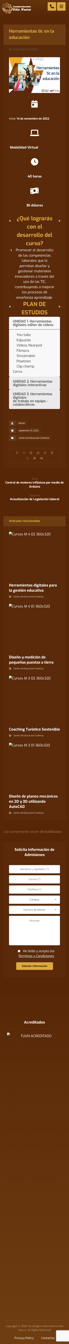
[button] (17, 453)
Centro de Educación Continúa (34, 438)
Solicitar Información (34, 966)
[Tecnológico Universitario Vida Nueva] (16, 8)
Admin (21, 423)
